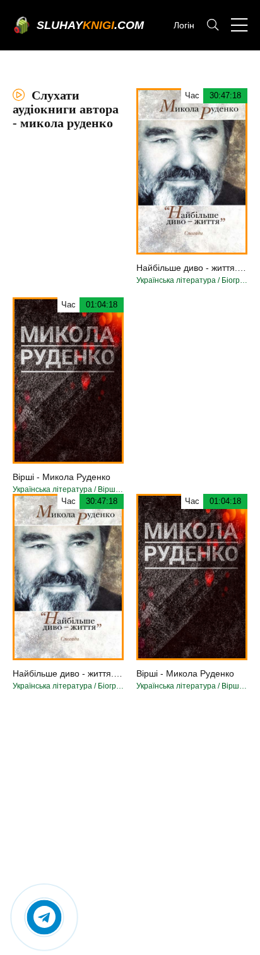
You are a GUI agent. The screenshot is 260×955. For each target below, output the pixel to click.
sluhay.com (90, 25)
